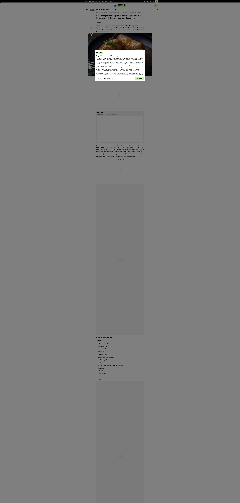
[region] (120, 65)
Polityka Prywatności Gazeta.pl (133, 74)
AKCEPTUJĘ (139, 78)
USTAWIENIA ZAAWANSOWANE (104, 78)
